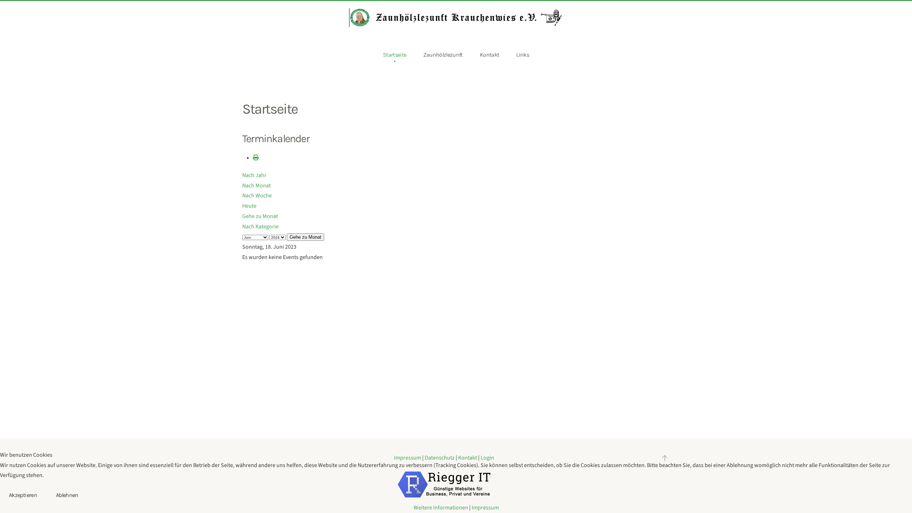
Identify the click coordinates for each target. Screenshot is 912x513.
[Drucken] (256, 158)
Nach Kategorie (260, 226)
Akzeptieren (23, 495)
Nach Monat (256, 186)
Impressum (485, 508)
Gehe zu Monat (260, 216)
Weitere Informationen (441, 508)
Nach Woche (257, 196)
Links (522, 54)
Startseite (394, 54)
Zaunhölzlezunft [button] (442, 54)
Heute (249, 206)
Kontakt (489, 54)
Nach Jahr (254, 175)
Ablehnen (67, 495)
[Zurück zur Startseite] (456, 17)
